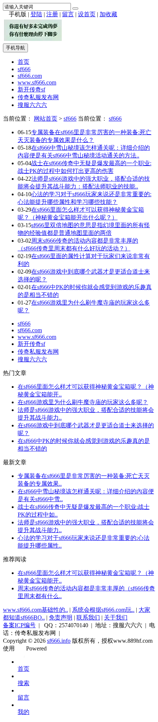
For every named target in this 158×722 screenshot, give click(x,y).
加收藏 (108, 14)
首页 (23, 62)
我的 (23, 712)
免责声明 (60, 617)
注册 (52, 14)
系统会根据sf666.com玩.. (103, 610)
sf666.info (59, 641)
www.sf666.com (37, 82)
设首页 (87, 14)
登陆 (36, 14)
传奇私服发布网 (38, 97)
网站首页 (45, 118)
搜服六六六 (32, 105)
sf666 (24, 69)
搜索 (23, 683)
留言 (68, 14)
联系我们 (88, 617)
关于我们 (116, 617)
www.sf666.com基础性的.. (35, 610)
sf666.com (30, 76)
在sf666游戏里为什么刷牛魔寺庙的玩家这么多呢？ (83, 402)
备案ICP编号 (19, 625)
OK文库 (24, 656)
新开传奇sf (31, 89)
